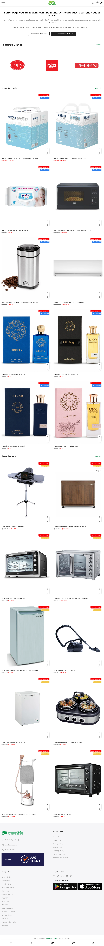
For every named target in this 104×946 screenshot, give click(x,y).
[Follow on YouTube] (67, 876)
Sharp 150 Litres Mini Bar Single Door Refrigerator (20, 670)
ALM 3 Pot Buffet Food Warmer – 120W (68, 742)
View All (98, 45)
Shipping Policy (58, 851)
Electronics (5, 891)
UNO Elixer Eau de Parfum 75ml (13, 446)
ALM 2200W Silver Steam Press (13, 527)
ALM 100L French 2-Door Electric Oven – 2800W (71, 598)
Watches (5, 925)
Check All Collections (39, 34)
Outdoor (5, 905)
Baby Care (5, 901)
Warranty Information (60, 858)
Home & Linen (6, 915)
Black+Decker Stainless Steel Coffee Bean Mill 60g (20, 302)
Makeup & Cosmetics (9, 922)
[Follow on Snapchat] (62, 876)
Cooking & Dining (8, 894)
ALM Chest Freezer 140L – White (13, 742)
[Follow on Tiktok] (71, 876)
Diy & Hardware (7, 908)
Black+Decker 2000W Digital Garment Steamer (19, 814)
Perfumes (5, 918)
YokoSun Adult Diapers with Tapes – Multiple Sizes (20, 158)
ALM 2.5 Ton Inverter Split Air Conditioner (69, 302)
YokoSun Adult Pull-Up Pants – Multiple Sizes (70, 158)
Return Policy (57, 847)
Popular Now (6, 884)
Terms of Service (59, 854)
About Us (56, 837)
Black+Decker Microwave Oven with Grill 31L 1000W (72, 230)
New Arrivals (6, 877)
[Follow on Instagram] (58, 876)
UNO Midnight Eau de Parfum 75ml (66, 374)
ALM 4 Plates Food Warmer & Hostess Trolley (70, 527)
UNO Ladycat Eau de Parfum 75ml (66, 446)
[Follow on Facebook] (54, 876)
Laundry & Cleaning (8, 912)
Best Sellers (6, 880)
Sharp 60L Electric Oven (62, 814)
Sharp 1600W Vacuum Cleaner (65, 670)
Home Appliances (8, 887)
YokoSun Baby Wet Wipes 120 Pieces (15, 230)
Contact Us (57, 840)
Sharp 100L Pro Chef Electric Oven (14, 598)
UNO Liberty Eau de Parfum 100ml (14, 374)
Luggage (5, 898)
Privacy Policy (58, 844)
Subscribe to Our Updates (63, 34)
